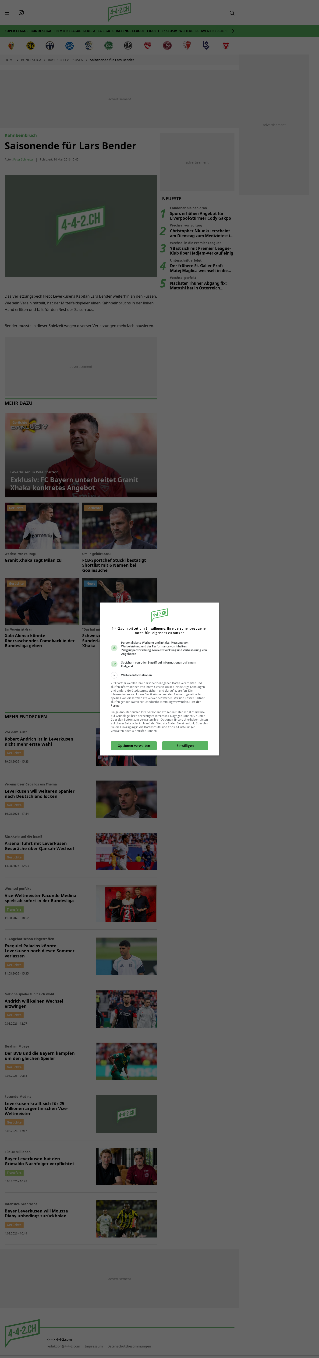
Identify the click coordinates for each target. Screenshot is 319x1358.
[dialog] (159, 679)
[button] (159, 675)
